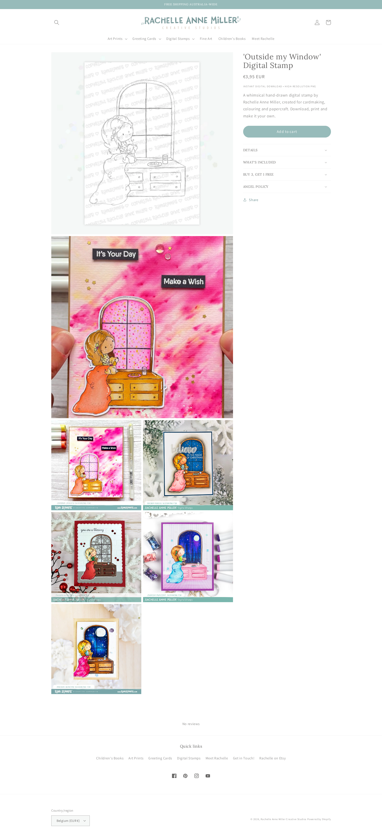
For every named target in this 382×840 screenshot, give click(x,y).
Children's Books (110, 758)
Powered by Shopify (319, 819)
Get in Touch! (244, 758)
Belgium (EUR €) (68, 821)
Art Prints (135, 758)
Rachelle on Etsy (272, 758)
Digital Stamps (189, 758)
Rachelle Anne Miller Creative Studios (283, 819)
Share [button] (253, 200)
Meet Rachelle (217, 758)
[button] (57, 22)
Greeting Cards (160, 758)
